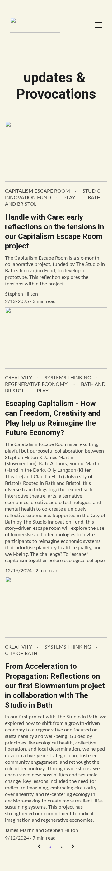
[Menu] (98, 25)
